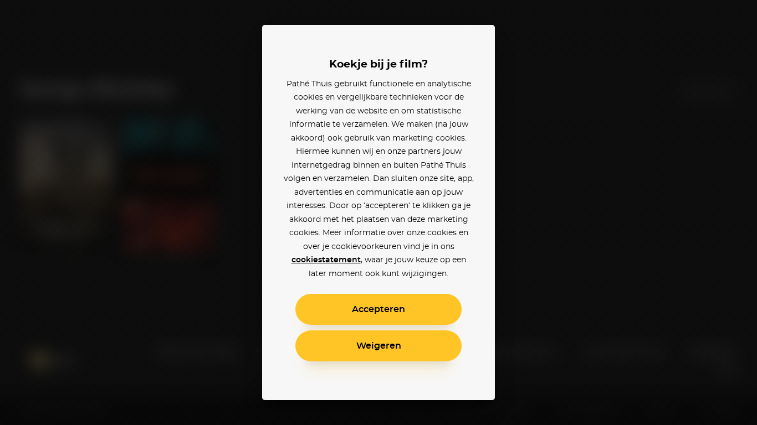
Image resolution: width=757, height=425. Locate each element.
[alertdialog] (378, 212)
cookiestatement (326, 260)
